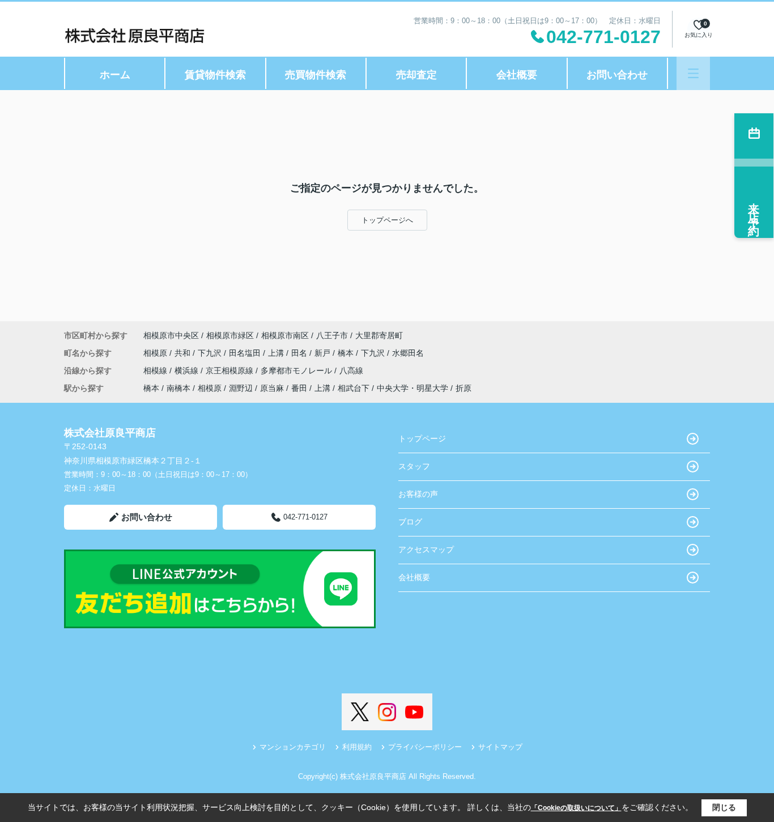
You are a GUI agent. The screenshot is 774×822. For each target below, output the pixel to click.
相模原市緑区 (230, 335)
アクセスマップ (426, 549)
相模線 (156, 370)
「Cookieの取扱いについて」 (576, 808)
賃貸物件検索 (215, 74)
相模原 (156, 352)
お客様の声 (418, 494)
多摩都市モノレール (297, 370)
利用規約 (357, 747)
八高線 (351, 370)
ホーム (115, 74)
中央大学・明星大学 (412, 388)
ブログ (410, 521)
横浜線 (188, 370)
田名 (300, 352)
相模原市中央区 (171, 335)
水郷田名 (408, 352)
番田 (299, 388)
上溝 (277, 352)
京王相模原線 (231, 370)
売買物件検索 (315, 74)
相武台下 (353, 388)
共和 (184, 352)
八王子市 (332, 335)
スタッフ (414, 466)
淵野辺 (241, 388)
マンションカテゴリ (293, 747)
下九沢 (211, 352)
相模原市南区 (285, 335)
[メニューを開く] (693, 73)
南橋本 (178, 388)
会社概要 (516, 74)
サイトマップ (500, 747)
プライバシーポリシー (425, 747)
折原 (463, 388)
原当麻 (272, 388)
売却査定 (416, 74)
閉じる (724, 807)
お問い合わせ (617, 74)
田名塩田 (246, 352)
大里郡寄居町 (379, 335)
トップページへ (387, 220)
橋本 (347, 352)
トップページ (422, 438)
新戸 (323, 352)
